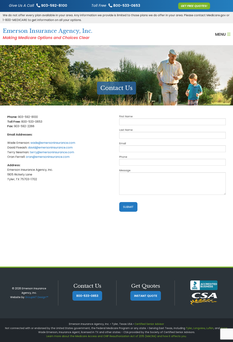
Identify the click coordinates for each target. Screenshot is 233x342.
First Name (126, 116)
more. (224, 328)
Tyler (189, 328)
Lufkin (210, 328)
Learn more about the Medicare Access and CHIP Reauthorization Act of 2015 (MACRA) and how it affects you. (116, 336)
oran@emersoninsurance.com (48, 157)
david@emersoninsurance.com (50, 147)
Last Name (126, 130)
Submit (128, 207)
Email (122, 143)
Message (125, 170)
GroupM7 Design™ (36, 297)
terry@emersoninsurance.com (52, 152)
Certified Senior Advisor (149, 324)
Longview (199, 328)
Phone (123, 157)
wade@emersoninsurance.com (52, 143)
